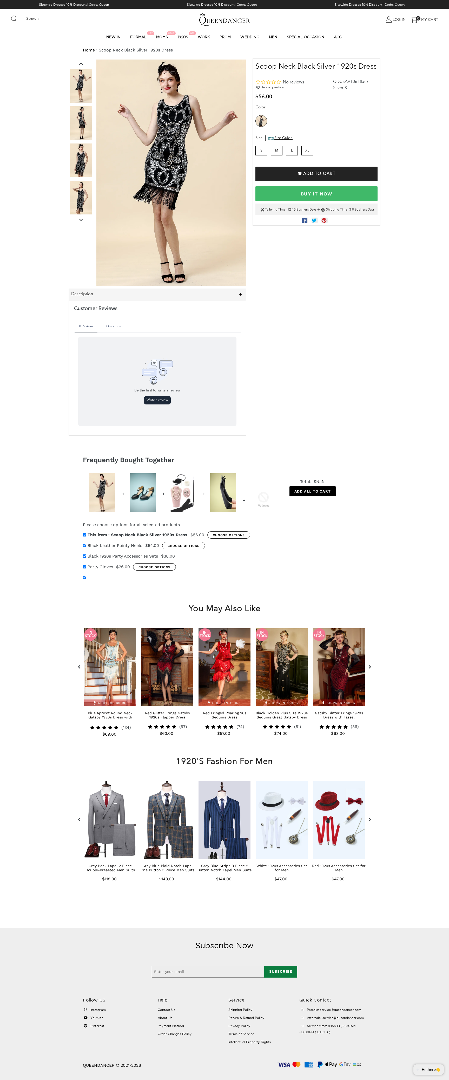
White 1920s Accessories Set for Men (281, 868)
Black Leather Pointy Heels (115, 545)
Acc (338, 37)
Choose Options (229, 535)
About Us (165, 1017)
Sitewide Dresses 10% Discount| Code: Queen (74, 4)
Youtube (96, 1017)
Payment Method (171, 1025)
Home (89, 50)
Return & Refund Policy (246, 1017)
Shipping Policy (240, 1009)
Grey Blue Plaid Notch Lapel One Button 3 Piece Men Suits (167, 868)
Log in (399, 19)
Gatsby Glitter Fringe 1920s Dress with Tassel (339, 715)
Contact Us (166, 1009)
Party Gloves (100, 566)
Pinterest (96, 1025)
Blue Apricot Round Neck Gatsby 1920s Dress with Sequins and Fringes (110, 717)
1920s (183, 35)
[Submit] (14, 16)
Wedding (249, 37)
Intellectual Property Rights (249, 1042)
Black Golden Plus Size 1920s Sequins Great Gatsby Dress (282, 715)
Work (204, 37)
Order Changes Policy (175, 1034)
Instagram (97, 1009)
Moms (162, 35)
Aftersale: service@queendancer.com (335, 1017)
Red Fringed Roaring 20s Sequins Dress (224, 715)
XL (307, 150)
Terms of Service (241, 1034)
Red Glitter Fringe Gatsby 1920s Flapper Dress (167, 715)
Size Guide (283, 138)
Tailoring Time (275, 210)
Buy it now (316, 194)
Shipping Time (336, 210)
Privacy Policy (239, 1025)
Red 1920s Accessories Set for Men (339, 868)
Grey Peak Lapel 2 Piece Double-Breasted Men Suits (110, 868)
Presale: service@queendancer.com (333, 1009)
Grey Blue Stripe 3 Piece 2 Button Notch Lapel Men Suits (224, 868)
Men (273, 37)
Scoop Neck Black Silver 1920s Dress (137, 534)
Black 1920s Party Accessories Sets (123, 556)
